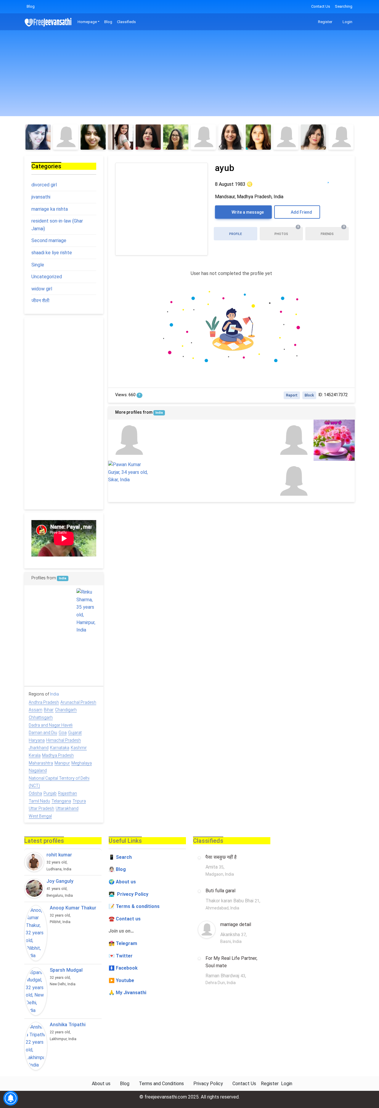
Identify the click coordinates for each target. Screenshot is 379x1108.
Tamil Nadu (39, 801)
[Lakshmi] (285, 137)
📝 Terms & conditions (134, 906)
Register (324, 22)
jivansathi (40, 197)
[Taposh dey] (40, 599)
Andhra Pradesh (44, 702)
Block (309, 395)
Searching (343, 6)
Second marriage (48, 240)
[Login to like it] (340, 179)
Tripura (79, 801)
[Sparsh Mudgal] (35, 991)
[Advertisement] (189, 74)
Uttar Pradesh (41, 808)
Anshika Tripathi (68, 1024)
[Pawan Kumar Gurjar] (129, 472)
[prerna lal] (129, 440)
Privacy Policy (208, 1083)
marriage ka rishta (49, 209)
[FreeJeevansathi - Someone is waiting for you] (48, 22)
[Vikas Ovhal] (211, 481)
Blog (31, 6)
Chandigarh (66, 709)
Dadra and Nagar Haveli (51, 725)
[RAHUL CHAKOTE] (211, 440)
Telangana (61, 801)
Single (37, 265)
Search (124, 857)
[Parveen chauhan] (170, 481)
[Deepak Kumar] (252, 440)
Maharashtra (41, 763)
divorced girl (44, 185)
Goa (63, 732)
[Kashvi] (65, 137)
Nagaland (38, 770)
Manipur (62, 763)
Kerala (35, 755)
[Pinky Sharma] (93, 137)
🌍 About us (122, 882)
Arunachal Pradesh (78, 702)
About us (101, 1083)
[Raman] (40, 646)
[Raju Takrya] (63, 646)
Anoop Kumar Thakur (73, 908)
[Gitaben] (38, 137)
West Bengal (40, 816)
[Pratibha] (258, 137)
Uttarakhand (67, 808)
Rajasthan (67, 793)
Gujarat (75, 732)
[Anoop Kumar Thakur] (35, 933)
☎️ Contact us (125, 919)
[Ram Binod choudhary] (334, 440)
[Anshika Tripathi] (35, 1046)
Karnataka (59, 747)
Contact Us (320, 6)
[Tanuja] (341, 137)
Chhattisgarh (41, 717)
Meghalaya (81, 763)
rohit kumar (59, 855)
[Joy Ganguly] (34, 888)
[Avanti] (313, 137)
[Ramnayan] (40, 670)
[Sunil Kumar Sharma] (87, 670)
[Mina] (120, 137)
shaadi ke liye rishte (51, 252)
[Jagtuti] (148, 137)
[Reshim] (230, 137)
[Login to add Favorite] (328, 179)
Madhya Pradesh (58, 755)
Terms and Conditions (161, 1083)
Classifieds (126, 22)
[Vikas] (170, 440)
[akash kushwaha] (87, 646)
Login (347, 22)
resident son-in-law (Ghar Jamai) (57, 224)
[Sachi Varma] (293, 440)
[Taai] (293, 481)
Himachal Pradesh (63, 740)
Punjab (50, 793)
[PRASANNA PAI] (63, 599)
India (159, 413)
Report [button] (292, 395)
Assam (35, 709)
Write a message (247, 212)
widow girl (41, 289)
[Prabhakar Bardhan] (334, 481)
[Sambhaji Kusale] (252, 481)
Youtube (125, 980)
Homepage (87, 22)
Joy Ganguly (59, 881)
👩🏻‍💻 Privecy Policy (128, 894)
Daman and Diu (43, 732)
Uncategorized (46, 276)
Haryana (37, 740)
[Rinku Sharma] (87, 611)
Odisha (35, 793)
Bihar (49, 709)
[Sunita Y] (175, 137)
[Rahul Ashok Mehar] (63, 670)
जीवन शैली (40, 300)
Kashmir (79, 747)
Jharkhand (39, 747)
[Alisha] (203, 137)
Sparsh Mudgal (66, 970)
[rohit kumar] (34, 862)
